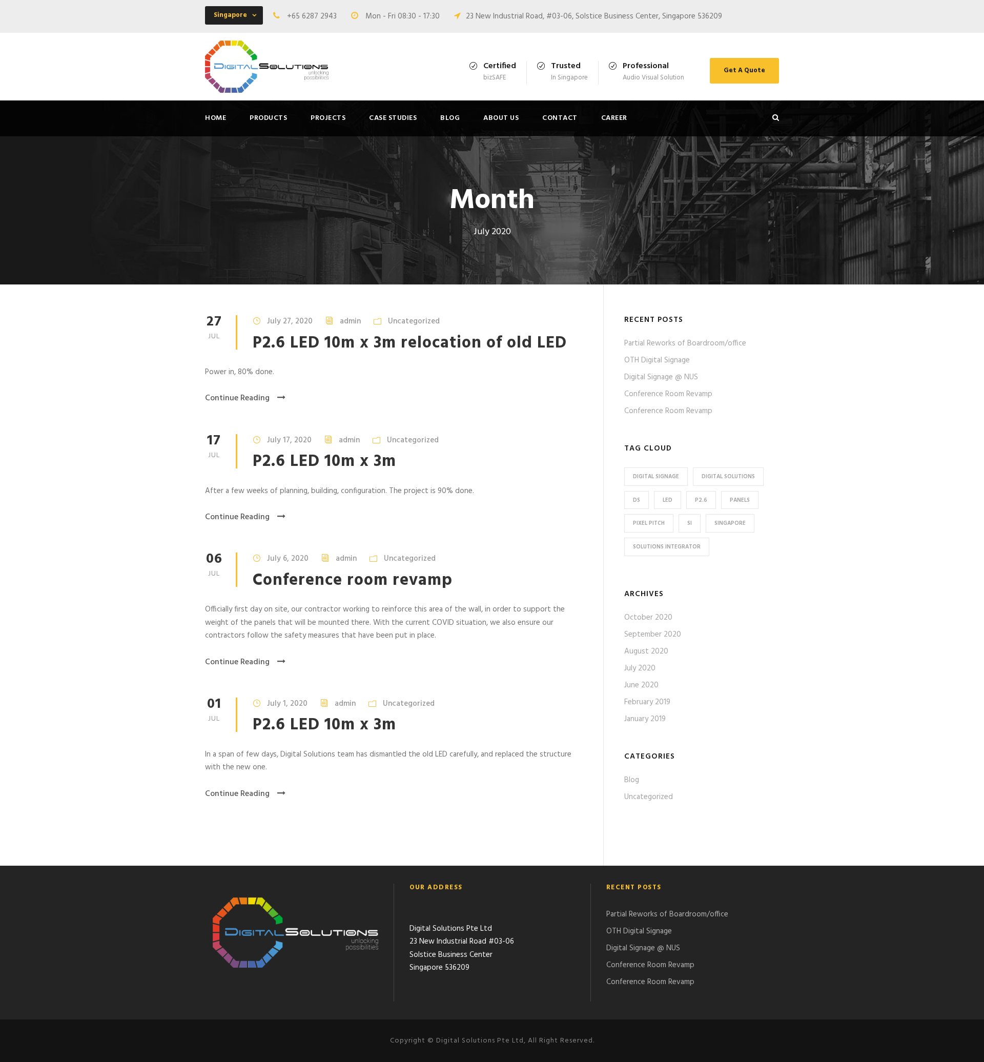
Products (268, 118)
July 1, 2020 (287, 704)
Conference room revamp (353, 580)
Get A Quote (744, 70)
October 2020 (648, 617)
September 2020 (652, 634)
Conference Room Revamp (668, 394)
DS (636, 500)
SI (689, 523)
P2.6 (701, 500)
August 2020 (646, 651)
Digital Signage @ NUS (661, 377)
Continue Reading (237, 398)
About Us (501, 118)
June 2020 (641, 685)
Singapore (730, 523)
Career (614, 118)
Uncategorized (414, 321)
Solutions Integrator (667, 547)
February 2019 (647, 702)
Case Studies (393, 118)
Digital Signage (656, 476)
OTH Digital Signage (657, 360)
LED (667, 500)
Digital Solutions (728, 476)
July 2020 (639, 668)
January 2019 (645, 719)
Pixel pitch (649, 523)
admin (350, 321)
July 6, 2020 (288, 559)
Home (215, 118)
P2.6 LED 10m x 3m (324, 461)
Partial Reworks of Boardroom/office (685, 343)
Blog (450, 118)
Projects (328, 118)
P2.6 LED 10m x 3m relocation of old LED (410, 343)
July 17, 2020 (289, 440)
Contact (560, 118)
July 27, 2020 (290, 321)
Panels (740, 500)
